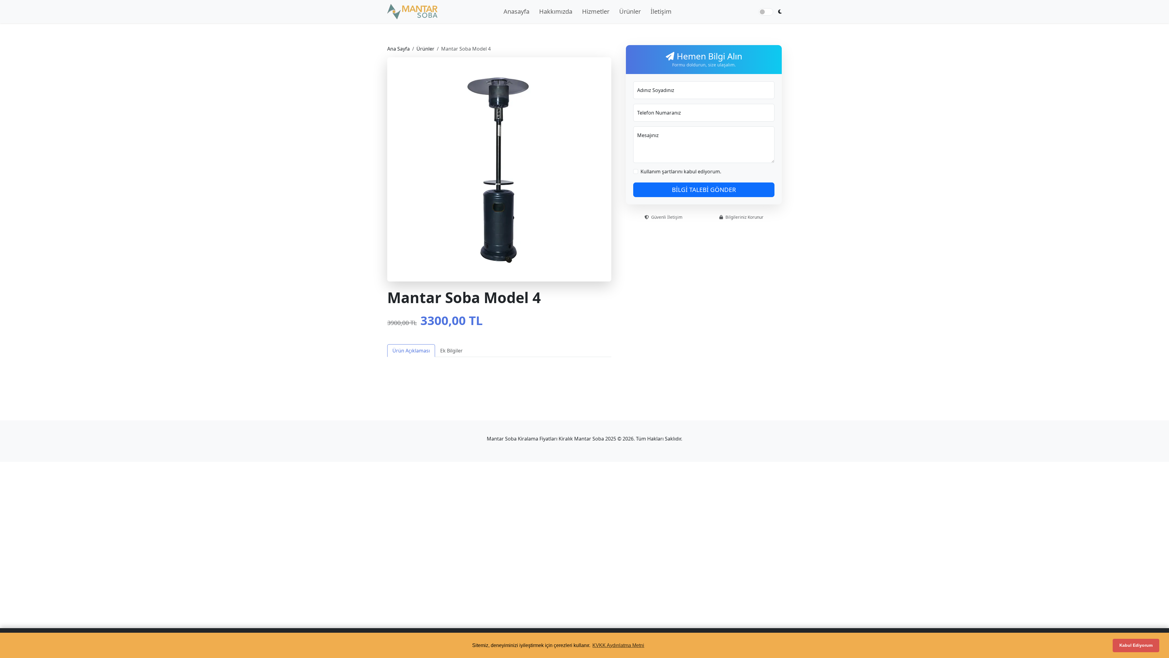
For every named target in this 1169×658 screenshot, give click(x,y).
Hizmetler (595, 11)
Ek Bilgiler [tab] (451, 350)
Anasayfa (516, 11)
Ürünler (630, 11)
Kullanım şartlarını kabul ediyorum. (681, 171)
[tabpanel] (499, 368)
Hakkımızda (555, 11)
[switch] (766, 12)
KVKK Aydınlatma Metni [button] (618, 645)
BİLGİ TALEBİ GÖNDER (704, 190)
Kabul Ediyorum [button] (1136, 645)
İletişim (661, 11)
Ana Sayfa (398, 48)
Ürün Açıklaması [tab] (411, 350)
